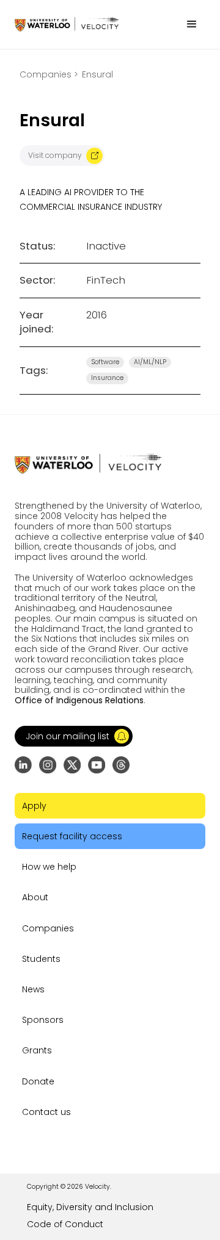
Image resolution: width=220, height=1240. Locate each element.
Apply (34, 806)
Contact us (46, 1112)
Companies (48, 928)
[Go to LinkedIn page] (23, 764)
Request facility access (72, 836)
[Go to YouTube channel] (96, 764)
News (33, 989)
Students (41, 959)
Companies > (49, 75)
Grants (37, 1050)
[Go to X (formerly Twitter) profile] (72, 764)
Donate (38, 1081)
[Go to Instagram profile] (47, 764)
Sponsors (43, 1020)
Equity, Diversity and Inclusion (90, 1207)
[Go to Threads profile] (121, 764)
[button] (192, 24)
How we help (49, 867)
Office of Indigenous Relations (79, 700)
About (35, 897)
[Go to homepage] (67, 24)
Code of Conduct (65, 1224)
